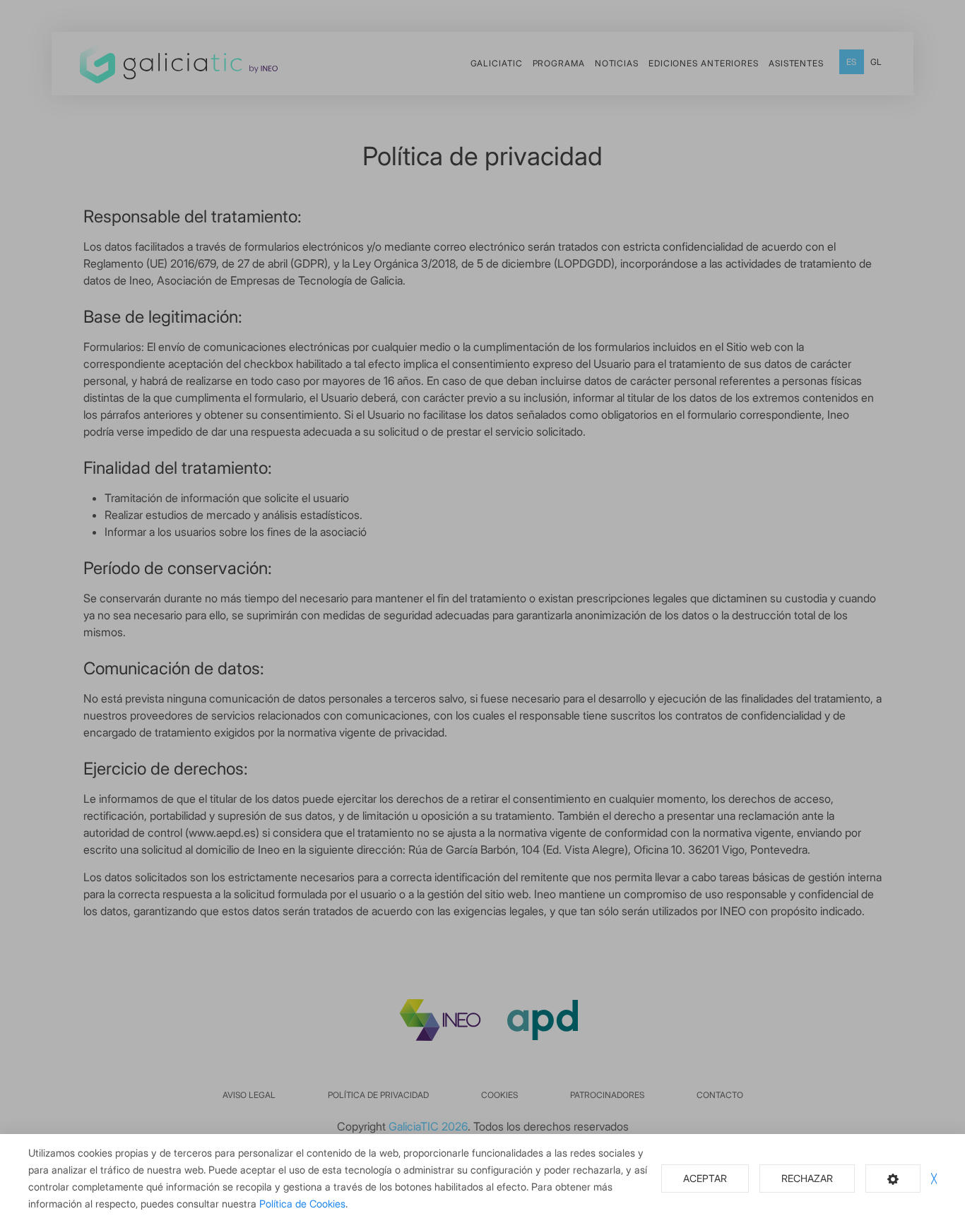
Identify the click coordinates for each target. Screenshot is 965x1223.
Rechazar (807, 1178)
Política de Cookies (302, 1204)
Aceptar (705, 1178)
